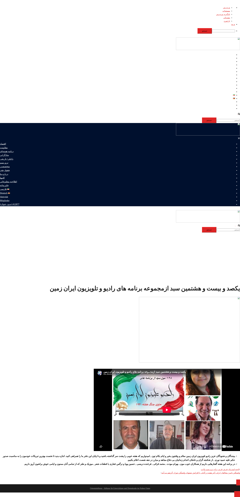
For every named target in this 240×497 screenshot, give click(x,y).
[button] (238, 114)
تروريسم (231, 71)
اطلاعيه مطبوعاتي (227, 88)
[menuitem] (117, 31)
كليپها (233, 85)
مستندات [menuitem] (226, 11)
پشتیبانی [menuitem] (226, 18)
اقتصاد (232, 55)
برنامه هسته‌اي (229, 61)
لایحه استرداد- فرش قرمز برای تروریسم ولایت (220, 469)
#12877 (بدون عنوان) (226, 108)
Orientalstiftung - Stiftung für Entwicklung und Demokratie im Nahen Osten (120, 488)
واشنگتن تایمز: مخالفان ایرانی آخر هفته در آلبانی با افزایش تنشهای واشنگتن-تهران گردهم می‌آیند (201, 473)
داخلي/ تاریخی (229, 68)
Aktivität (231, 102)
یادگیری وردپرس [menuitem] (223, 14)
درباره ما (231, 81)
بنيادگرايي (231, 65)
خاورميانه (231, 92)
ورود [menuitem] (233, 24)
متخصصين (230, 75)
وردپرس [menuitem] (226, 7)
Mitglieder (231, 105)
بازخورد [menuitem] (227, 21)
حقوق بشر (230, 78)
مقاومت (231, 58)
